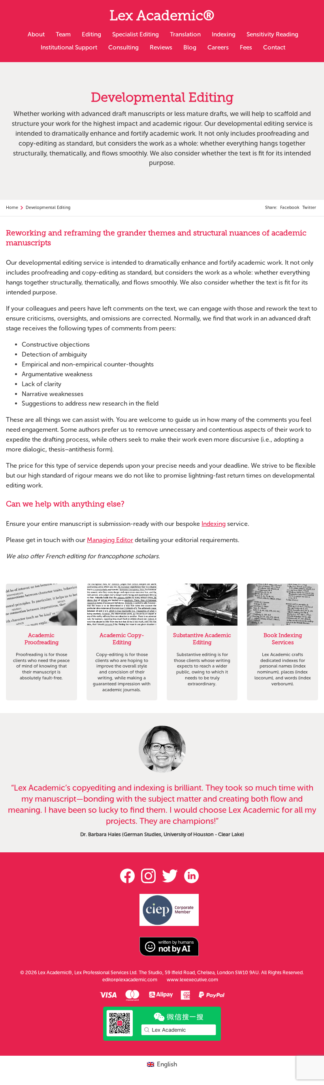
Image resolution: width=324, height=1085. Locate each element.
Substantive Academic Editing (202, 639)
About (36, 34)
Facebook (289, 207)
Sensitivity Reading (272, 34)
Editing (91, 34)
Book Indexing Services (283, 639)
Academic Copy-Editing (122, 639)
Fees (246, 47)
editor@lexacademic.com (129, 980)
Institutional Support (69, 47)
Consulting (123, 47)
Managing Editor (110, 540)
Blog (189, 47)
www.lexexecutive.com (192, 980)
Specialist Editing (135, 34)
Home (12, 207)
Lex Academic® (162, 17)
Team (63, 34)
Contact (274, 47)
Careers (218, 47)
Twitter (309, 207)
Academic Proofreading (41, 639)
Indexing (223, 34)
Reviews (161, 47)
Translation (185, 34)
